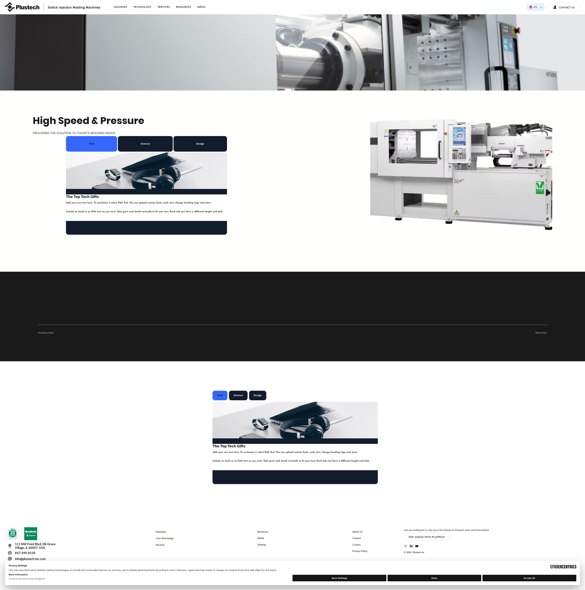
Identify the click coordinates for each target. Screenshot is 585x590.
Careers (356, 544)
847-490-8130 (25, 553)
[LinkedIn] (411, 546)
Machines (161, 531)
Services (160, 544)
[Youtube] (416, 546)
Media (260, 538)
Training (261, 544)
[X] (405, 546)
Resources (262, 531)
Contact (356, 538)
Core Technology (165, 538)
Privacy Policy (359, 550)
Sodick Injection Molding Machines (74, 7)
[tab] (91, 144)
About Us (357, 531)
